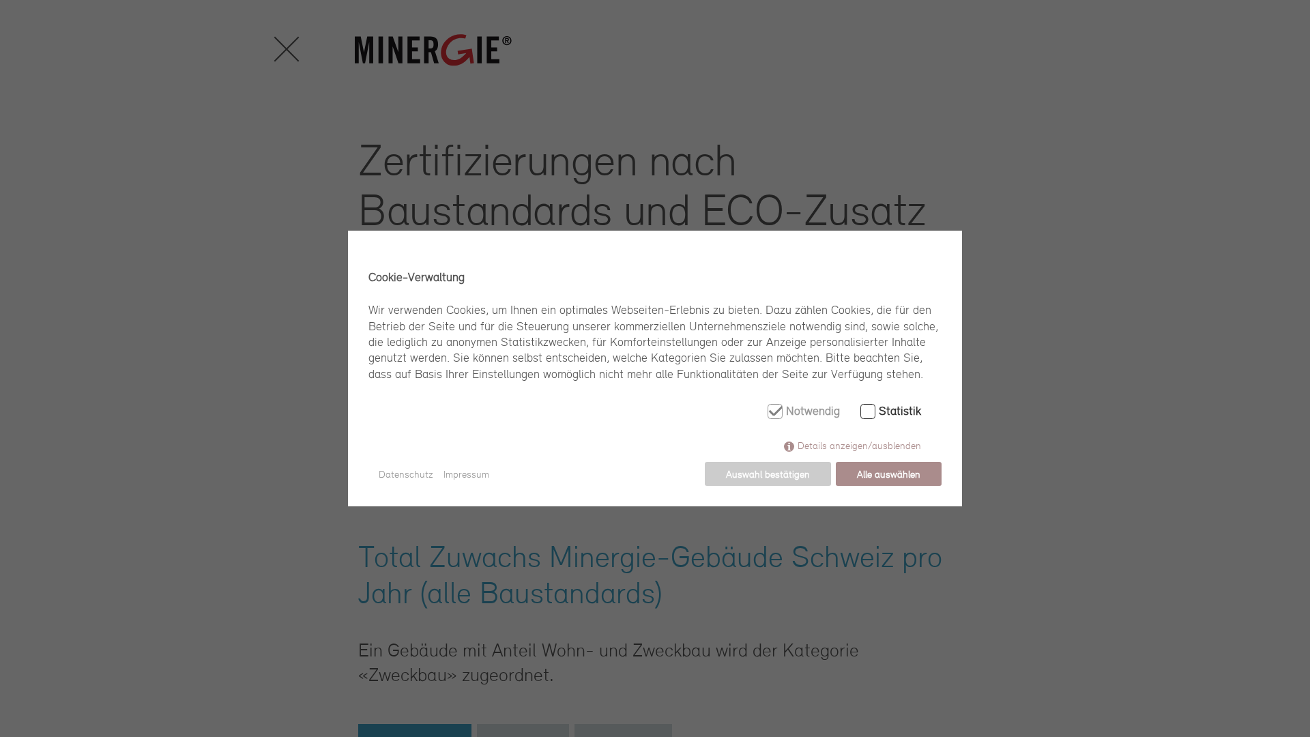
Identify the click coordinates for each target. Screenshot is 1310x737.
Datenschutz (406, 474)
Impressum (466, 474)
